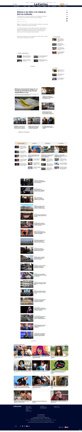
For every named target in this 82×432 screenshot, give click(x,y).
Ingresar (66, 4)
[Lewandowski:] (34, 335)
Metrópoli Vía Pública (57, 407)
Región (29, 6)
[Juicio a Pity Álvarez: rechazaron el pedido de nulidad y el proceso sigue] (34, 199)
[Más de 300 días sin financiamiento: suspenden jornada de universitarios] (34, 190)
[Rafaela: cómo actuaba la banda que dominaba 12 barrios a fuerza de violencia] (47, 152)
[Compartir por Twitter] (67, 12)
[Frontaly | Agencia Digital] (66, 427)
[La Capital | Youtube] (27, 426)
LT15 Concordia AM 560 (43, 408)
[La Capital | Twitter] (22, 426)
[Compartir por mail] (67, 21)
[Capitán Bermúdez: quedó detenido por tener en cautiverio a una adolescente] (41, 60)
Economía (39, 6)
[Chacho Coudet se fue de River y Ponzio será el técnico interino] (58, 75)
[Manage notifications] (80, 430)
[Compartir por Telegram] (67, 16)
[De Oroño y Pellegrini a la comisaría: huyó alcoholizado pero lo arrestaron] (34, 182)
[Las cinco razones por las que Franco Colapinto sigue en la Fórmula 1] (58, 79)
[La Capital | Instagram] (25, 426)
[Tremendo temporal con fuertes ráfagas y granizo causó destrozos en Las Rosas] (48, 108)
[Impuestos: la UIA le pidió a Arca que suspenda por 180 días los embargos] (34, 275)
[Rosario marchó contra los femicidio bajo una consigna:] (34, 224)
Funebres (44, 2)
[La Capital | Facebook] (20, 426)
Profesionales (39, 2)
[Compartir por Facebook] (67, 10)
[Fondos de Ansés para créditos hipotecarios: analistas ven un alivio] (34, 284)
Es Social (64, 6)
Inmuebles (27, 2)
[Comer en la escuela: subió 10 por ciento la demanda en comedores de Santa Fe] (34, 301)
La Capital (18, 9)
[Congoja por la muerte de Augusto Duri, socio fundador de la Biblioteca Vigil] (58, 70)
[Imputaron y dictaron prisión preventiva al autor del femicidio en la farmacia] (24, 60)
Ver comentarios (32, 66)
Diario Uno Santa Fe (28, 407)
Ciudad (24, 6)
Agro (49, 6)
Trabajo (35, 2)
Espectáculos (54, 6)
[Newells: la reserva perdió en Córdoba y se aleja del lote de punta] (34, 168)
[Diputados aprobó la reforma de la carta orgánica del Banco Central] (34, 292)
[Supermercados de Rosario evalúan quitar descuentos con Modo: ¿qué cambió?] (34, 123)
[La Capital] (41, 4)
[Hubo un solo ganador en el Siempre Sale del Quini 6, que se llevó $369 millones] (58, 52)
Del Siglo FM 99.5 (56, 406)
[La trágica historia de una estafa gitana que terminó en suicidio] (48, 123)
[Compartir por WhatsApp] (67, 14)
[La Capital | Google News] (29, 426)
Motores (31, 2)
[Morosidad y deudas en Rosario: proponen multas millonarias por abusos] (34, 250)
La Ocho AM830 (42, 406)
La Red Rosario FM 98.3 (43, 407)
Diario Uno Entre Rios (29, 408)
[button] (13, 4)
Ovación (33, 6)
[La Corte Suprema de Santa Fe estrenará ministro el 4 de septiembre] (34, 326)
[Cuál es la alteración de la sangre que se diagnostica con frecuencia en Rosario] (60, 164)
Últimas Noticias (16, 6)
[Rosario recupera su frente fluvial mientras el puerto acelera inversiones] (34, 258)
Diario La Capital (28, 406)
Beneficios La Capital (49, 2)
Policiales (44, 6)
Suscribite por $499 (62, 4)
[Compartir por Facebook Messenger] (67, 19)
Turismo (54, 2)
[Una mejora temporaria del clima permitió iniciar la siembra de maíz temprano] (34, 241)
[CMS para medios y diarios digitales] (61, 427)
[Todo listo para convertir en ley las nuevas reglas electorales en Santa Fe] (34, 216)
